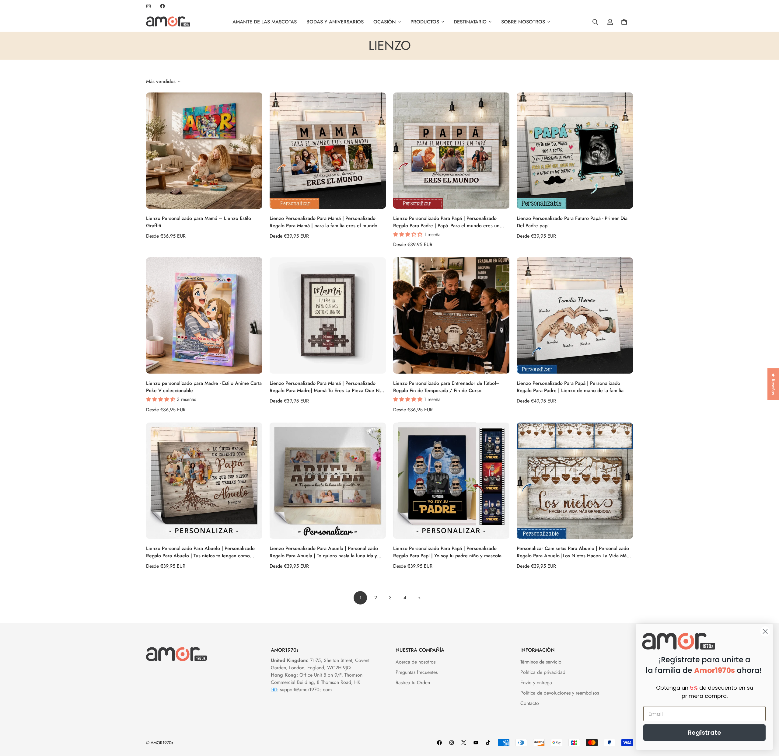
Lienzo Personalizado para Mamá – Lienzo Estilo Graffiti (198, 222)
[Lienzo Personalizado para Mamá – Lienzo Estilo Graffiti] (204, 150)
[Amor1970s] (168, 21)
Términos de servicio (540, 661)
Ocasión (384, 21)
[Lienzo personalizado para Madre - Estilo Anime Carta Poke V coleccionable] (204, 315)
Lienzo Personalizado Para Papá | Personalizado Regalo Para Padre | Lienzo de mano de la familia (570, 387)
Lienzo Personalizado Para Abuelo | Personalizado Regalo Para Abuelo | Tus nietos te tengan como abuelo (200, 552)
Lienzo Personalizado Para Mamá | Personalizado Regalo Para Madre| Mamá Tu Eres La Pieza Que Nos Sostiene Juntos (327, 387)
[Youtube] (475, 742)
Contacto (529, 703)
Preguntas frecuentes (417, 672)
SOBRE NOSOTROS (523, 21)
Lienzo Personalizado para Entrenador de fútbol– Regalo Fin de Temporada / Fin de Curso (446, 387)
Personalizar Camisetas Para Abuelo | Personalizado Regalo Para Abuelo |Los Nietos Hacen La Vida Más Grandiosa (573, 552)
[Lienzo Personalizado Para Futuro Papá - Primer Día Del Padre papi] (575, 150)
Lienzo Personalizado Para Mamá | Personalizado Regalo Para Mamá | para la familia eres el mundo (323, 222)
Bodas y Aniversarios (335, 21)
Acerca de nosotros (415, 661)
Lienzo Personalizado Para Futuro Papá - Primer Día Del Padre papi (572, 222)
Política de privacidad (542, 672)
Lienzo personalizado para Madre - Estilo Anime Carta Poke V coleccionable (204, 387)
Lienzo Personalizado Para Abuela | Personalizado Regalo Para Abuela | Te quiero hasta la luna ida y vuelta (324, 552)
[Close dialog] (765, 631)
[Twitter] (463, 742)
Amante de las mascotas (264, 21)
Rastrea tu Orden (413, 682)
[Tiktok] (488, 742)
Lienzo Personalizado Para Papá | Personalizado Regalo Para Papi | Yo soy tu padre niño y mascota (447, 552)
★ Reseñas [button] (773, 384)
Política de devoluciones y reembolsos (559, 692)
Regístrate (704, 732)
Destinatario (470, 21)
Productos (424, 21)
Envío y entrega (536, 682)
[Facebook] (162, 6)
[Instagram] (148, 6)
